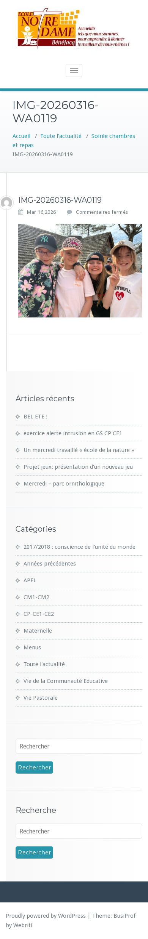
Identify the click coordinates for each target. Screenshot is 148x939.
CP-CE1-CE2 (39, 614)
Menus (32, 647)
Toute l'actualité (61, 136)
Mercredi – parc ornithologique (64, 483)
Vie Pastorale (41, 697)
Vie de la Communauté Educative (66, 681)
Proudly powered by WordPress (46, 915)
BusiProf (124, 915)
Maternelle (38, 630)
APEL (30, 580)
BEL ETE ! (35, 416)
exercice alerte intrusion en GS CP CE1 (73, 433)
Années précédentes (50, 563)
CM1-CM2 (36, 597)
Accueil (21, 136)
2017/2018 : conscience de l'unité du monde (79, 546)
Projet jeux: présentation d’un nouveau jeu (78, 466)
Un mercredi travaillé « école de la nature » (79, 450)
